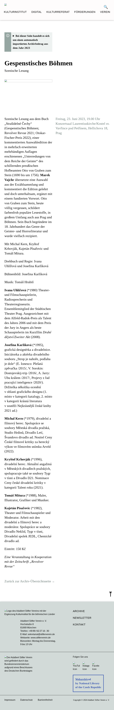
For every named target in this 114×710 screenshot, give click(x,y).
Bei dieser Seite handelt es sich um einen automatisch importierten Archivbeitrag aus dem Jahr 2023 (31, 41)
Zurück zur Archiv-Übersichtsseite (27, 581)
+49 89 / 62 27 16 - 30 (39, 631)
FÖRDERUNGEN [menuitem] (84, 11)
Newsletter (82, 617)
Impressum (9, 700)
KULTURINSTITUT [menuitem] (15, 11)
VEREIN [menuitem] (105, 11)
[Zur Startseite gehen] (30, 5)
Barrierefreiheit (45, 700)
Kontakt (79, 624)
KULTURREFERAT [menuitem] (58, 11)
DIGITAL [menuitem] (36, 11)
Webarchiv (81, 679)
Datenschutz (26, 700)
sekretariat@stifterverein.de (41, 634)
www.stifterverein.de (41, 637)
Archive (79, 611)
